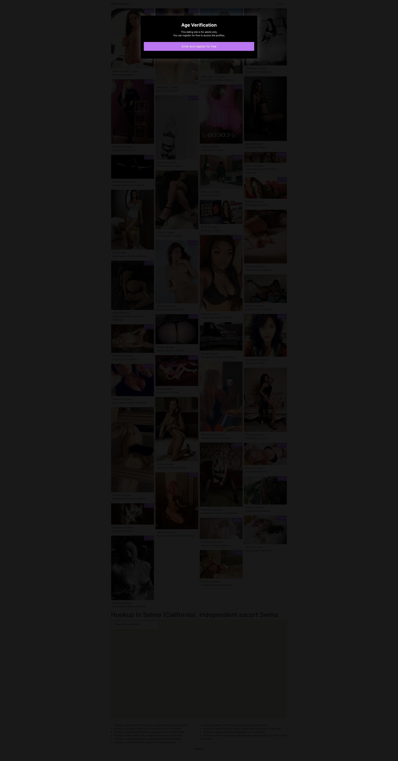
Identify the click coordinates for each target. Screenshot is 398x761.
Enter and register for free (199, 46)
